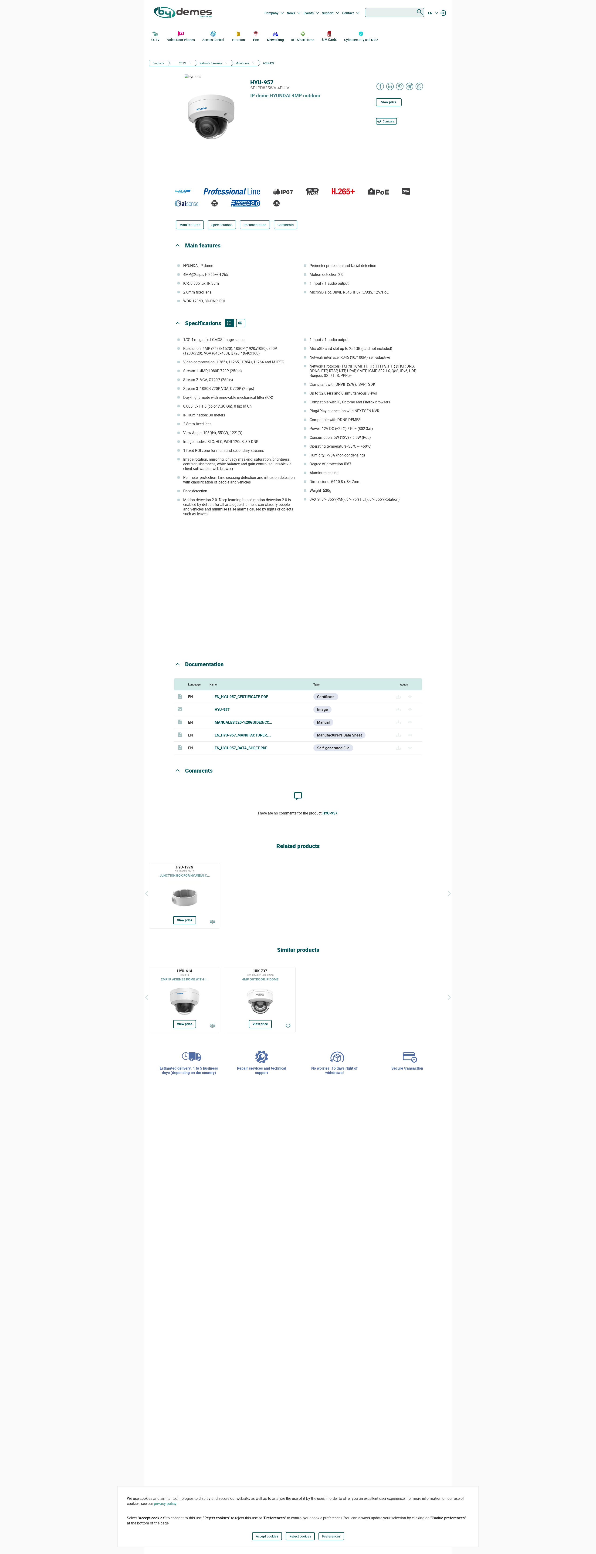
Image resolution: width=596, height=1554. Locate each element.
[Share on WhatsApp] (419, 86)
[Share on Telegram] (410, 86)
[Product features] (229, 323)
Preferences (331, 1536)
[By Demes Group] (183, 13)
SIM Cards (329, 39)
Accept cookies (267, 1536)
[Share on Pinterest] (400, 86)
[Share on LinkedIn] (390, 86)
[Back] (146, 893)
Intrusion (238, 39)
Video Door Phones (181, 39)
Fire (256, 39)
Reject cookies (300, 1536)
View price (388, 102)
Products (158, 63)
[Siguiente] (449, 893)
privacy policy (165, 1503)
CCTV (155, 39)
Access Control (213, 39)
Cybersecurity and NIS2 (361, 39)
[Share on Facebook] (380, 86)
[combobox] (394, 12)
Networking (275, 39)
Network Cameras (211, 63)
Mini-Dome (242, 63)
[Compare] (212, 922)
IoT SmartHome (302, 39)
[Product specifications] (240, 323)
